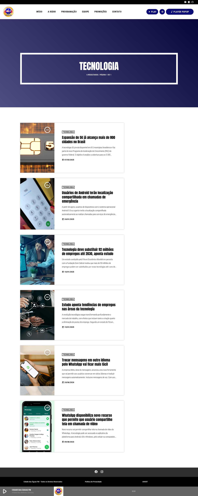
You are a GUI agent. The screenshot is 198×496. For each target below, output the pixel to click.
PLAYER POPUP (180, 11)
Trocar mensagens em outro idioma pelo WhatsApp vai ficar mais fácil (86, 362)
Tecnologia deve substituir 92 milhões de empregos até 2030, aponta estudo (88, 251)
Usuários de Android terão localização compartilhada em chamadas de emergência (87, 197)
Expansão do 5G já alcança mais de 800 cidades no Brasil (88, 139)
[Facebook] (189, 2)
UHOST (145, 482)
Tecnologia (68, 132)
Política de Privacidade (93, 482)
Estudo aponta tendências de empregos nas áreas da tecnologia (89, 307)
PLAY (152, 11)
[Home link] (8, 11)
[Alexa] (192, 2)
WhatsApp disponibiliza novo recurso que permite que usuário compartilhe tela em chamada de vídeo (87, 419)
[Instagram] (185, 2)
